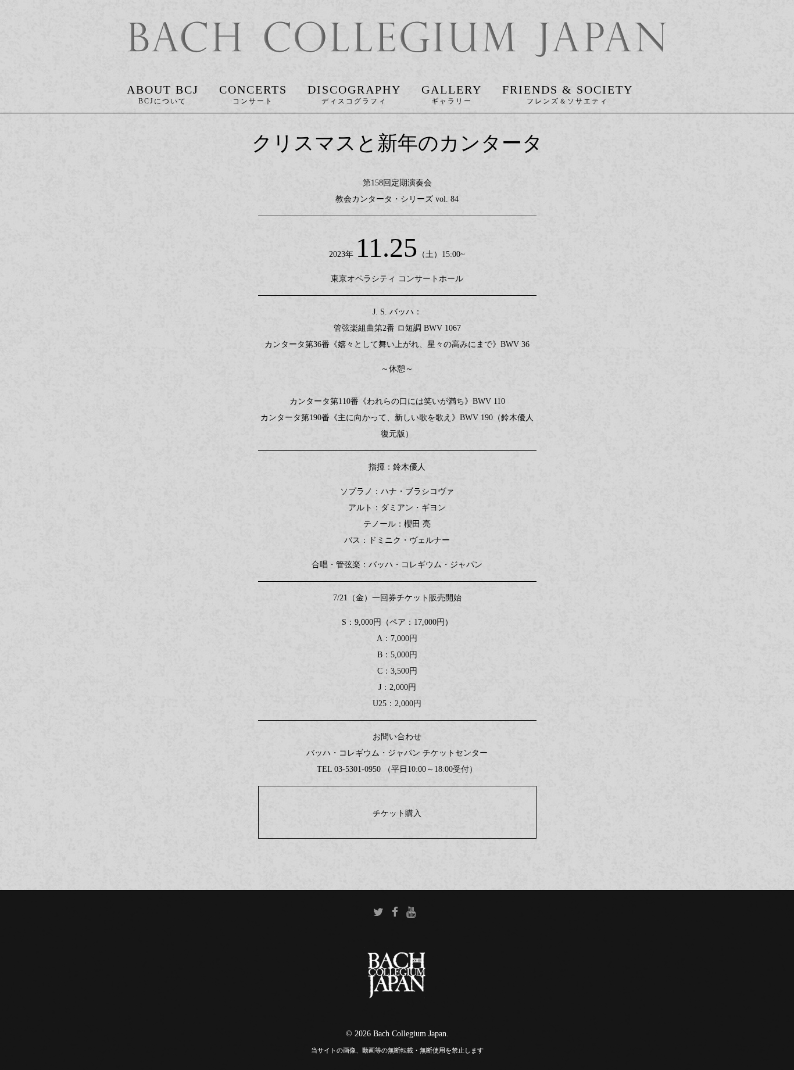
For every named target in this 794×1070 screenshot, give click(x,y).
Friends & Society (567, 89)
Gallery (451, 89)
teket (493, 830)
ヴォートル (397, 830)
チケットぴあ (324, 800)
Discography (354, 89)
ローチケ (300, 830)
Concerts (253, 89)
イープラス (469, 800)
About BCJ (163, 89)
